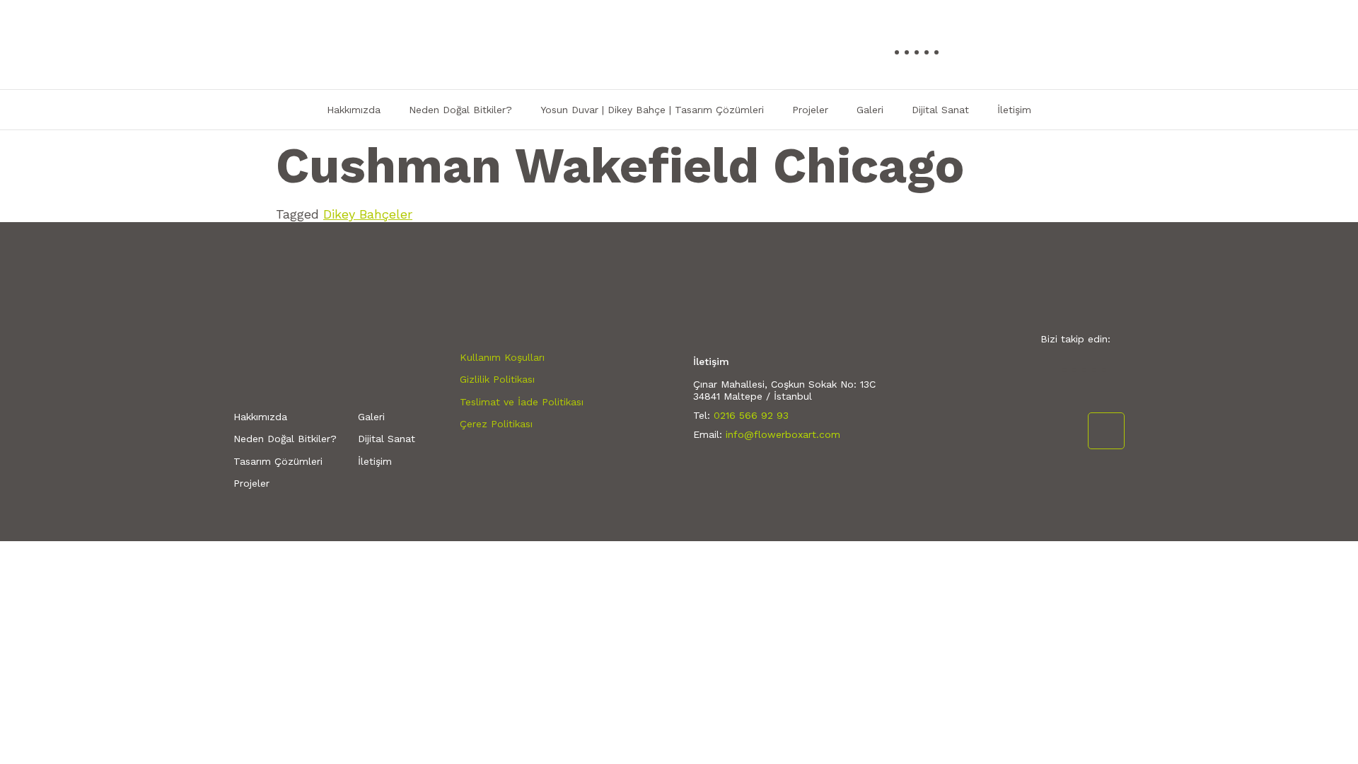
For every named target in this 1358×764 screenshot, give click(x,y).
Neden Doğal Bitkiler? (460, 109)
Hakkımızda (354, 109)
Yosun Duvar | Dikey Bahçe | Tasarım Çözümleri (652, 109)
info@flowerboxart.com (783, 434)
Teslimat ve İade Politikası (522, 401)
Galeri (870, 109)
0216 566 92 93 (751, 415)
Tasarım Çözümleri (278, 461)
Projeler (810, 109)
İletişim (1014, 109)
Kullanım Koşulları (502, 357)
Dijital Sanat (940, 109)
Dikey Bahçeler (367, 214)
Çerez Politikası (496, 423)
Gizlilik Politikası (497, 379)
